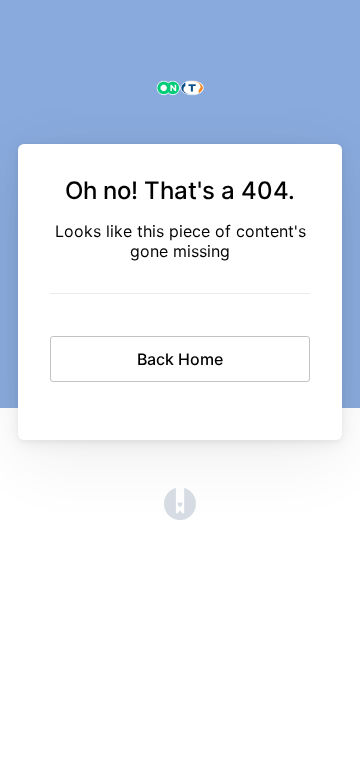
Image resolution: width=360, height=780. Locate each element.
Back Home (180, 359)
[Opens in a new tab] (180, 514)
